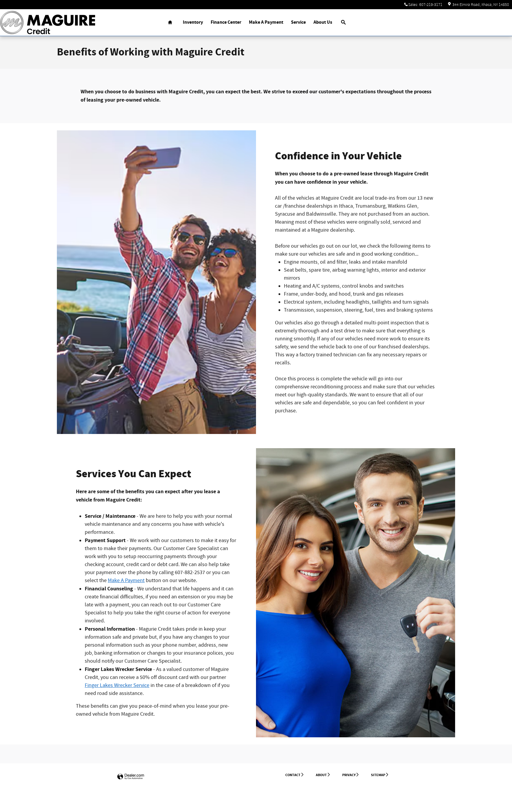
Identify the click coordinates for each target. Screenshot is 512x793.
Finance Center (226, 22)
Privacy (349, 775)
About (321, 775)
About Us (322, 22)
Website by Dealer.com (130, 777)
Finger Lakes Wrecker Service (117, 685)
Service (298, 22)
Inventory (193, 22)
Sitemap (378, 775)
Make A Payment (266, 22)
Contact (292, 775)
